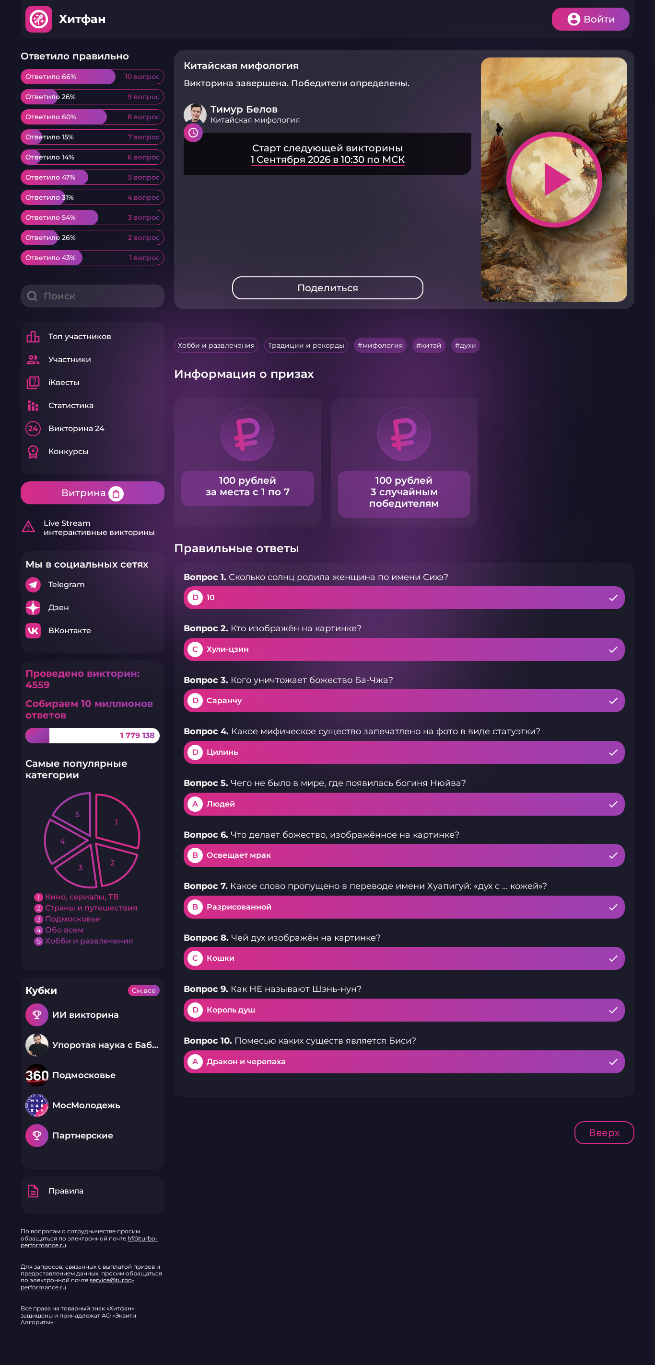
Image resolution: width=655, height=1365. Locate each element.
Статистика (59, 405)
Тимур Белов (244, 109)
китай (431, 345)
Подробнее (92, 584)
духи (468, 345)
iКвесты (52, 382)
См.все (144, 990)
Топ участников (68, 336)
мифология (383, 345)
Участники (58, 359)
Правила (54, 1191)
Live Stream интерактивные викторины (88, 528)
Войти (599, 19)
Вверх (604, 1132)
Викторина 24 (66, 428)
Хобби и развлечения (216, 345)
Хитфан (82, 19)
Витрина (91, 493)
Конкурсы (57, 451)
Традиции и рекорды (306, 345)
